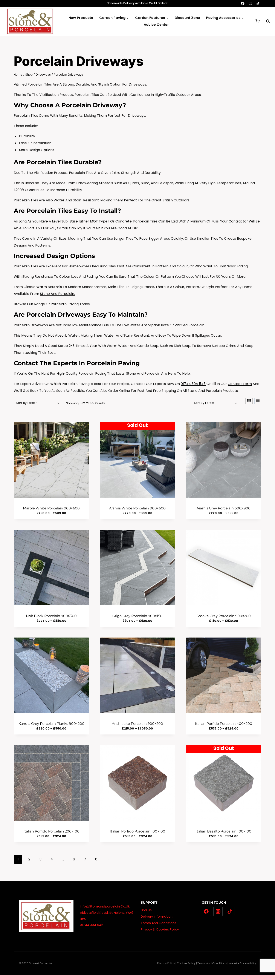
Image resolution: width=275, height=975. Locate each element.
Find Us (146, 910)
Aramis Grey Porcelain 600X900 (224, 508)
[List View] (257, 401)
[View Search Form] (266, 21)
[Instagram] (250, 3)
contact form (240, 383)
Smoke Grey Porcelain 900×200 (224, 616)
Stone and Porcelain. (57, 293)
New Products (81, 17)
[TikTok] (258, 3)
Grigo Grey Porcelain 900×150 (137, 616)
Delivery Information (157, 916)
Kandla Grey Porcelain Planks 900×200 (51, 724)
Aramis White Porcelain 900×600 (137, 508)
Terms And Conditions (158, 923)
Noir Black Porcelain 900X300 (51, 616)
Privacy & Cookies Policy (160, 929)
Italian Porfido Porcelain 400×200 (223, 724)
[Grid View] (249, 401)
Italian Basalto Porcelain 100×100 (223, 831)
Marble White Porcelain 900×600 (51, 508)
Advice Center (156, 24)
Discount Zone (187, 17)
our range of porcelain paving (53, 304)
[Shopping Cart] (257, 21)
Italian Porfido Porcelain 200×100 (51, 831)
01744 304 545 (193, 383)
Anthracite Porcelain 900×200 (137, 724)
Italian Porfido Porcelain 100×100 (137, 831)
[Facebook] (243, 3)
